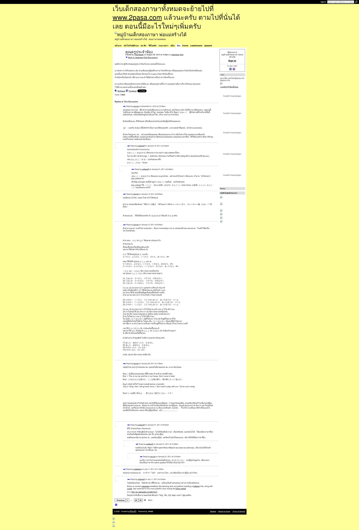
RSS (116, 505)
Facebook (133, 91)
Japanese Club (177, 54)
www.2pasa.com (137, 17)
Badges (213, 511)
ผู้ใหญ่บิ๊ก (133, 511)
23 (136, 500)
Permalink (124, 106)
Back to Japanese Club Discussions (143, 57)
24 (140, 500)
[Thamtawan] (119, 58)
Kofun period (181, 488)
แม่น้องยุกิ (141, 145)
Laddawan (137, 469)
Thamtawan (139, 54)
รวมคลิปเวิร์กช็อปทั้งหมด (229, 87)
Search (356, 2)
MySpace (121, 91)
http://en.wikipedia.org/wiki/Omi (144, 492)
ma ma (136, 106)
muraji (129, 488)
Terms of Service (238, 511)
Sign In (323, 2)
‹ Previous (120, 500)
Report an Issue (224, 511)
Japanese (145, 486)
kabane (196, 486)
